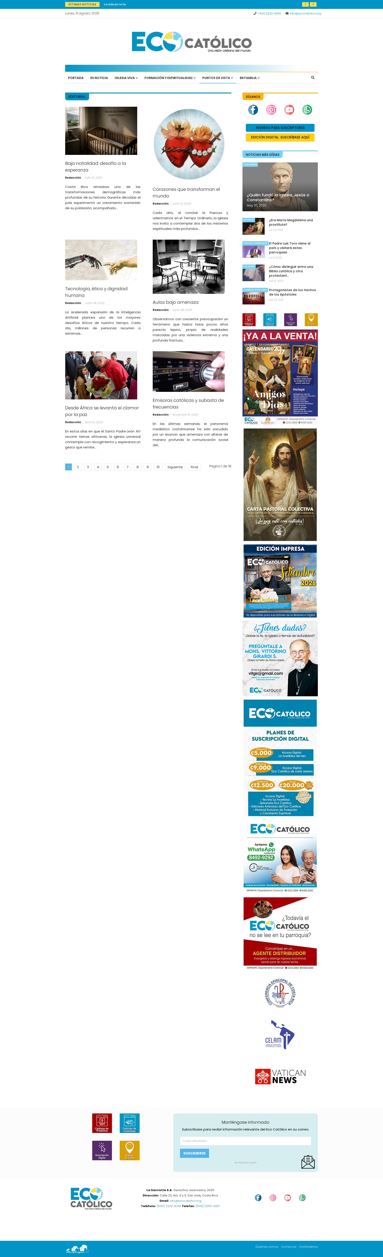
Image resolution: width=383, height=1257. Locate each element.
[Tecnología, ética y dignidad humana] (101, 260)
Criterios (249, 220)
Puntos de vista (216, 78)
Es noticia (99, 78)
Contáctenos (308, 1247)
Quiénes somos (266, 1247)
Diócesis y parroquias (256, 243)
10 (158, 467)
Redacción (73, 178)
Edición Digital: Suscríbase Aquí (280, 137)
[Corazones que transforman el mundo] (189, 144)
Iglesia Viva (125, 78)
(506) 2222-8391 (169, 1206)
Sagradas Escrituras (255, 290)
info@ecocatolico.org (305, 13)
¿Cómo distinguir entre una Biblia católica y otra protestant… (291, 271)
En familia (248, 78)
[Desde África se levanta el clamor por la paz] (101, 375)
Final (194, 467)
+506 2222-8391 (269, 13)
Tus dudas (250, 164)
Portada (76, 78)
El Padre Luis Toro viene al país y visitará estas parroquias (290, 248)
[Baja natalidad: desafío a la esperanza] (101, 131)
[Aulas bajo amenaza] (189, 267)
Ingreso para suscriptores (280, 127)
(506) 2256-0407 (208, 1206)
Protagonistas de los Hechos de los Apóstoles (137, 4)
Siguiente (175, 467)
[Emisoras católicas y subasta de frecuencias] (189, 371)
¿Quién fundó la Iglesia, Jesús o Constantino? (278, 197)
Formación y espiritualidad (169, 78)
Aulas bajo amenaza (176, 302)
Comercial (288, 1247)
